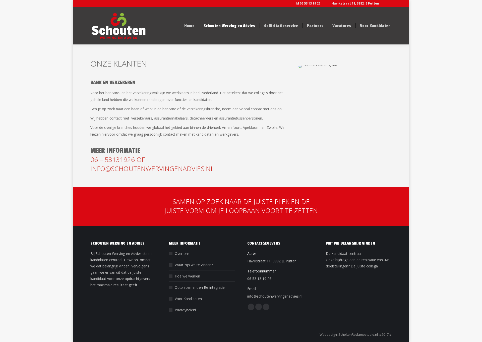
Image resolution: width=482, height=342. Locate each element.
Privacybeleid (185, 310)
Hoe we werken (187, 276)
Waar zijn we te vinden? (194, 264)
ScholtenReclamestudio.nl (358, 334)
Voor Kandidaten (188, 298)
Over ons (182, 253)
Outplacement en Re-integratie (200, 287)
